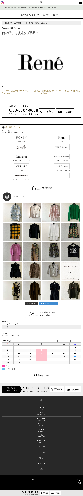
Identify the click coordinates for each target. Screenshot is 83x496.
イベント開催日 (11, 369)
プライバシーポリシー (41, 452)
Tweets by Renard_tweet (10, 335)
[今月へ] (64, 340)
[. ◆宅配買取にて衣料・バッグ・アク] (12, 212)
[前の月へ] (52, 340)
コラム (41, 469)
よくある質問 (41, 446)
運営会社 (41, 458)
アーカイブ (14, 324)
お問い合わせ (41, 463)
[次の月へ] (75, 340)
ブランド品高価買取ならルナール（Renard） (14, 7)
